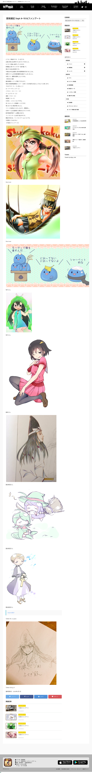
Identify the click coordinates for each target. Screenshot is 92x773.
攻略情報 (70, 67)
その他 (67, 99)
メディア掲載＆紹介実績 (73, 109)
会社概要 (70, 102)
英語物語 (68, 60)
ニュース (70, 71)
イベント (70, 64)
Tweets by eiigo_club (70, 157)
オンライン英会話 (72, 81)
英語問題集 (70, 85)
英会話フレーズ (71, 88)
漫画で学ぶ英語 (71, 95)
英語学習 (68, 74)
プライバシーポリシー (73, 106)
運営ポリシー (86, 769)
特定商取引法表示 (66, 769)
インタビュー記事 (72, 92)
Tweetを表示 (10, 612)
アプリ (69, 77)
